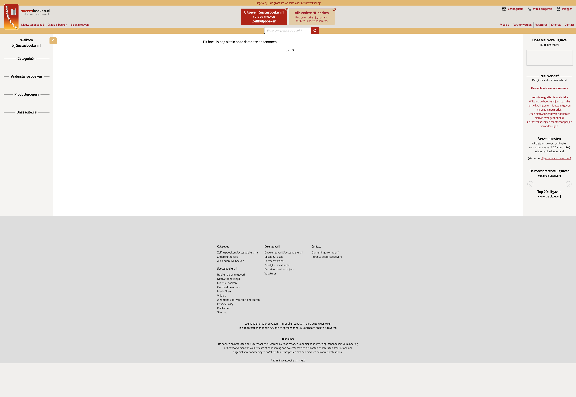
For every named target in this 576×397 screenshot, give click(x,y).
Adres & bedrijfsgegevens (327, 257)
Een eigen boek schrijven (279, 269)
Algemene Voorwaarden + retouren (238, 300)
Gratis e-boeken (227, 283)
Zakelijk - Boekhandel (277, 265)
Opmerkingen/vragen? (325, 252)
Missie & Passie (273, 257)
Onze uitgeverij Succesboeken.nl (283, 252)
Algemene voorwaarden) (556, 158)
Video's (221, 295)
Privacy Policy (225, 304)
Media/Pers (224, 291)
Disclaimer (223, 308)
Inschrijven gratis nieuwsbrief (548, 97)
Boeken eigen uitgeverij (231, 274)
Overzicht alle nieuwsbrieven (548, 88)
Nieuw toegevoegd (228, 279)
